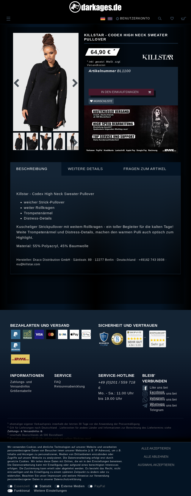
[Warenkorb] (183, 18)
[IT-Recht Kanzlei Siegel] (117, 338)
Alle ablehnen (156, 456)
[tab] (36, 169)
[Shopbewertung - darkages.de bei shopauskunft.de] (157, 338)
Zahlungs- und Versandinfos (21, 384)
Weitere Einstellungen (50, 490)
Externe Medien (72, 486)
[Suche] (160, 19)
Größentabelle (21, 391)
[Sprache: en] (110, 18)
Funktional (22, 490)
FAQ (57, 382)
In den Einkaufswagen (120, 92)
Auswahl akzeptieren (156, 464)
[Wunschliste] (172, 18)
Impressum (54, 475)
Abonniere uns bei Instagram (163, 394)
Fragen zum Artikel (144, 169)
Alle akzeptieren (156, 448)
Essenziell (22, 486)
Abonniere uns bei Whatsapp (163, 400)
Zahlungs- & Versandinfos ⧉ (24, 431)
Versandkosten (96, 65)
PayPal (99, 486)
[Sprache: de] (103, 18)
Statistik (46, 486)
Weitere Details (85, 169)
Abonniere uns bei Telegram (163, 406)
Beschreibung (31, 169)
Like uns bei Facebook (159, 388)
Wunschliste (102, 101)
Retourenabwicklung (69, 386)
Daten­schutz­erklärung (67, 479)
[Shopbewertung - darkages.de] (135, 338)
